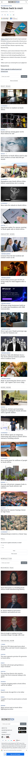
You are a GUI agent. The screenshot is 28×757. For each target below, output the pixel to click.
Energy (3, 663)
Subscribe (24, 76)
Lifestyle (3, 225)
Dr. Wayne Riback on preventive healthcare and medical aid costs (11, 611)
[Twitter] (5, 14)
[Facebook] (2, 14)
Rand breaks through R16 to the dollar (12, 692)
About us (4, 728)
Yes (3, 545)
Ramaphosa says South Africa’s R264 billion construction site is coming (13, 182)
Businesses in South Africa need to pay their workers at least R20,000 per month (14, 157)
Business (3, 129)
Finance (3, 690)
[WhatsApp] (10, 14)
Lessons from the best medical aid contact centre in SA (12, 256)
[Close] (26, 750)
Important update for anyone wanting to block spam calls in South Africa (13, 228)
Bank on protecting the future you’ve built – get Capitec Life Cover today (13, 381)
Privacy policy (6, 734)
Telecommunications (6, 5)
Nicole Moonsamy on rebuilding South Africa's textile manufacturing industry (13, 588)
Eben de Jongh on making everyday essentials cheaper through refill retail (12, 634)
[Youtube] (14, 740)
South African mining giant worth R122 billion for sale (12, 132)
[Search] (26, 2)
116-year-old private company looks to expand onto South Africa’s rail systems (14, 486)
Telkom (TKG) (4, 39)
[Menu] (1, 2)
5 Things (3, 644)
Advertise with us (7, 730)
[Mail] (13, 14)
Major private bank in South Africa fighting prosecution (11, 708)
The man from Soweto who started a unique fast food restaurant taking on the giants (13, 675)
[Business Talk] (18, 740)
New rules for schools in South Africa (13, 205)
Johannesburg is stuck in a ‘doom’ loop (14, 534)
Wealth (3, 153)
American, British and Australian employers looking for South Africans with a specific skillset (13, 410)
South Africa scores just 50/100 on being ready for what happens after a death (13, 281)
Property (3, 508)
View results (14, 553)
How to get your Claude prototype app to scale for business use (14, 332)
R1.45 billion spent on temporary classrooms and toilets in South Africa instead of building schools (14, 436)
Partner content (5, 253)
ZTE (7, 43)
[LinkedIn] (8, 14)
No (3, 547)
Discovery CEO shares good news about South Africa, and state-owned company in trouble (14, 648)
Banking (3, 705)
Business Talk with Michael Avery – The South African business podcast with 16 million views (13, 356)
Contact (4, 732)
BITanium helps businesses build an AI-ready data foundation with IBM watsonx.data (13, 307)
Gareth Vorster (4, 11)
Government (4, 105)
